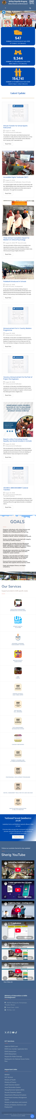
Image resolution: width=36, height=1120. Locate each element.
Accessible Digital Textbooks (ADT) (15, 177)
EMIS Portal (18, 677)
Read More (8, 144)
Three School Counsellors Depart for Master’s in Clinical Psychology (16, 239)
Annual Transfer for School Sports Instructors (15, 127)
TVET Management (18, 728)
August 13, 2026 (10, 180)
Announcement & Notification (13, 132)
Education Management (18, 610)
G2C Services (9, 1077)
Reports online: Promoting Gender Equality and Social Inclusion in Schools (17, 440)
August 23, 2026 (10, 243)
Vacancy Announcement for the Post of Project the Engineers (17, 378)
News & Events (26, 182)
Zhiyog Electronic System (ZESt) (14, 1090)
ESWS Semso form (10, 1051)
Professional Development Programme (18, 777)
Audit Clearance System (12, 1085)
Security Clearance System (13, 1092)
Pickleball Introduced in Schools (14, 281)
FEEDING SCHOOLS (18, 694)
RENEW (7, 1075)
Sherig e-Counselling (18, 761)
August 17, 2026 (10, 130)
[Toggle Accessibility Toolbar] (4, 12)
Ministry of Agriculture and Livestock (16, 1102)
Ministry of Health (10, 1080)
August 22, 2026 (10, 284)
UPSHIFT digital (18, 627)
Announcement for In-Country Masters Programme (17, 329)
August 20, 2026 (10, 333)
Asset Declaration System (13, 1087)
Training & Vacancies (9, 496)
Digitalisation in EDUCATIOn (18, 809)
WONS (23, 1115)
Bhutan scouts (18, 661)
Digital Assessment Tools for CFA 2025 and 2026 (18, 793)
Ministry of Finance (10, 1082)
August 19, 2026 (10, 382)
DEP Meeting (18, 711)
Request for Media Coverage (13, 1056)
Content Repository (18, 744)
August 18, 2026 (10, 493)
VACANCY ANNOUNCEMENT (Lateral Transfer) (15, 489)
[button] (5, 8)
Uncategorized (19, 286)
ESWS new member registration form (16, 1049)
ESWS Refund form (10, 1054)
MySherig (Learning (18, 644)
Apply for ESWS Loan (11, 1046)
